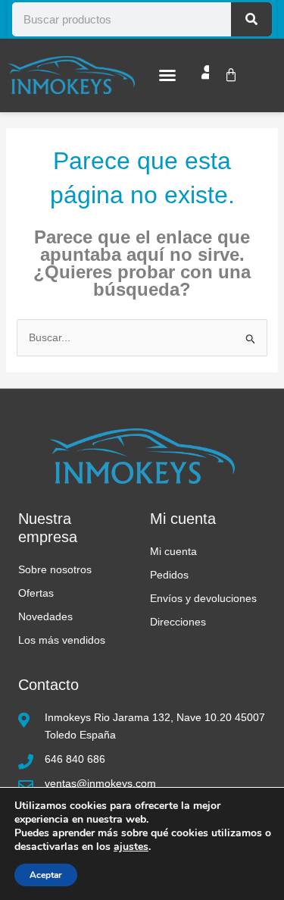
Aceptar (46, 875)
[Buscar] (251, 19)
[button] (167, 75)
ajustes (131, 847)
